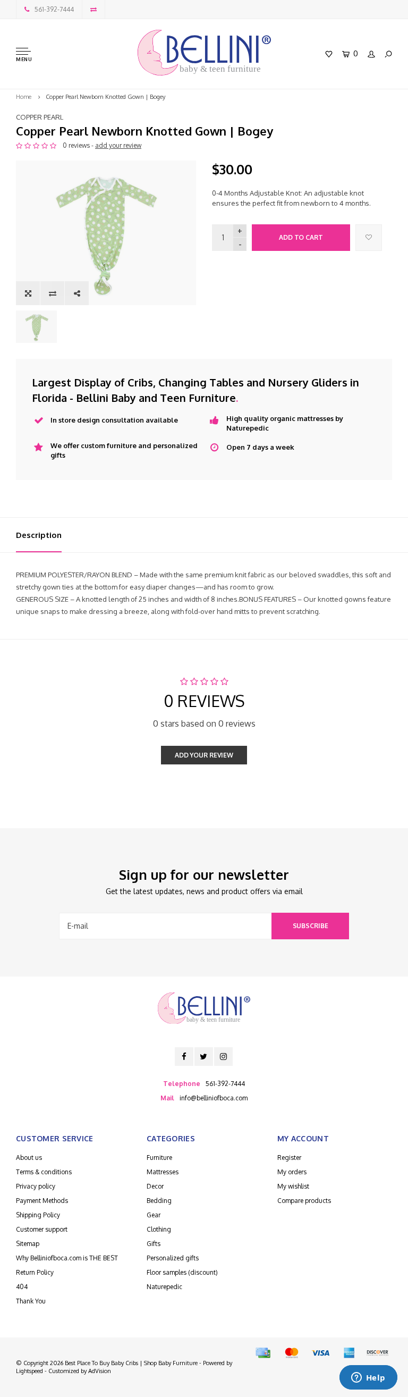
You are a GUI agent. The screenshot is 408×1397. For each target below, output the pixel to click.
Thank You (31, 1301)
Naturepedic (164, 1287)
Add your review (204, 755)
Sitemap (27, 1244)
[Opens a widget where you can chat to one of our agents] (368, 1378)
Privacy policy (35, 1186)
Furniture (159, 1158)
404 (22, 1287)
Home (23, 96)
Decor (155, 1186)
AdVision (99, 1371)
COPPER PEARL (39, 117)
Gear (153, 1215)
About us (29, 1158)
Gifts (153, 1244)
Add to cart (301, 237)
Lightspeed (29, 1371)
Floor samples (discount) (182, 1272)
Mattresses (162, 1172)
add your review (118, 145)
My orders (292, 1172)
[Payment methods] (263, 1353)
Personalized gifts (173, 1258)
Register (289, 1158)
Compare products (304, 1201)
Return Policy (35, 1272)
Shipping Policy (38, 1215)
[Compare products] (93, 9)
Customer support (41, 1229)
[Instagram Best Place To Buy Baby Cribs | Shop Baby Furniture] (223, 1056)
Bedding (159, 1201)
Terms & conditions (44, 1172)
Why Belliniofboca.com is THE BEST (67, 1258)
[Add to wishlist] (368, 237)
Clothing (159, 1229)
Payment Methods (42, 1201)
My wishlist (293, 1186)
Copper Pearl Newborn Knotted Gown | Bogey (105, 96)
